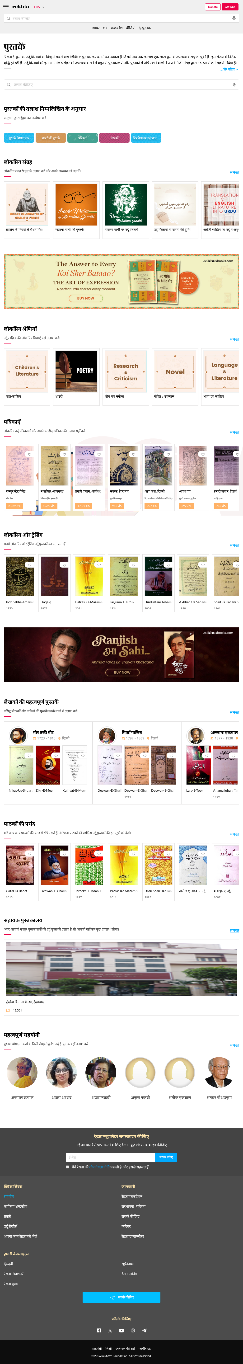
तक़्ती (7, 1216)
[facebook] (99, 1330)
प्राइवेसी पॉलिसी (102, 1348)
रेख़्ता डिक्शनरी (14, 1274)
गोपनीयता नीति (99, 1167)
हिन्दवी (8, 1264)
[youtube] (121, 1330)
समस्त (234, 172)
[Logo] (20, 7)
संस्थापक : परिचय (133, 1206)
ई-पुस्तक (145, 27)
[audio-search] (234, 18)
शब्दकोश (117, 27)
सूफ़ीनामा (128, 1264)
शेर (105, 27)
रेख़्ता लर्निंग (129, 1274)
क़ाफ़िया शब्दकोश (15, 1206)
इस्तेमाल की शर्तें (125, 1348)
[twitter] (110, 1330)
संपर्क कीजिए (131, 1216)
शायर (96, 27)
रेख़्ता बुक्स (11, 1284)
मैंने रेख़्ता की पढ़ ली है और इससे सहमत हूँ (110, 1167)
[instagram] (133, 1330)
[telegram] (144, 1330)
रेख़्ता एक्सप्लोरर (133, 1236)
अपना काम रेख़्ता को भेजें (20, 1236)
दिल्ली (66, 738)
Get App (230, 7)
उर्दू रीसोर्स (10, 1226)
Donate (213, 7)
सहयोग (9, 1196)
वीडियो (131, 27)
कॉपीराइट (145, 1348)
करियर (126, 1226)
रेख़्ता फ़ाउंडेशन (132, 1196)
